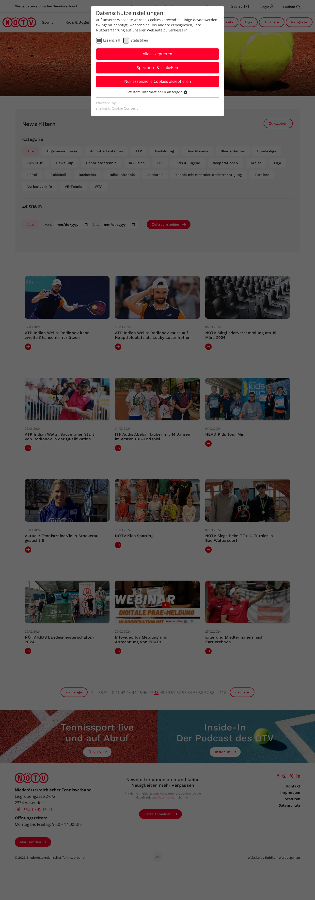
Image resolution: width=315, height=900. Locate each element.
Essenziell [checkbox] (111, 40)
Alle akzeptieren (157, 54)
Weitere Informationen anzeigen (156, 92)
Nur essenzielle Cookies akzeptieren (157, 81)
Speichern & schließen (157, 67)
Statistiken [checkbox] (139, 40)
